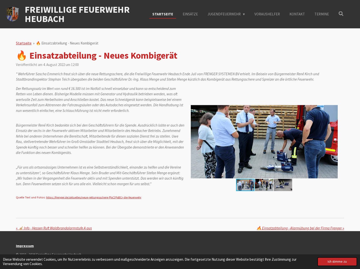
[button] (333, 109)
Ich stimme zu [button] (337, 261)
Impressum (25, 246)
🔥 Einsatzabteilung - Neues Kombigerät (67, 43)
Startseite (24, 43)
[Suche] (341, 13)
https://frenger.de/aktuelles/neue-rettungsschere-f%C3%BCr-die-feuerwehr (93, 197)
